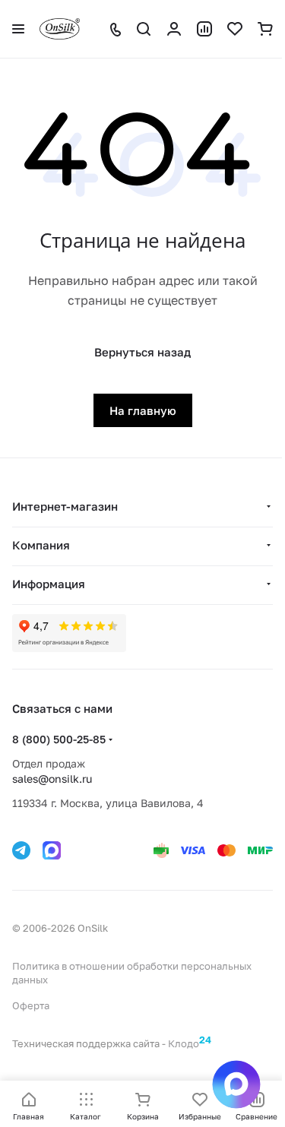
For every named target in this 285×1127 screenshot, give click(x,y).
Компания (41, 545)
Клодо (189, 1043)
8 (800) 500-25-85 (59, 739)
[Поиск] (143, 28)
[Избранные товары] (234, 28)
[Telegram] (21, 850)
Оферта (30, 1005)
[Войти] (174, 28)
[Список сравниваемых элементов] (204, 28)
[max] (52, 850)
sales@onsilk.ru (52, 778)
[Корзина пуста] (265, 28)
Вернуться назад (142, 352)
